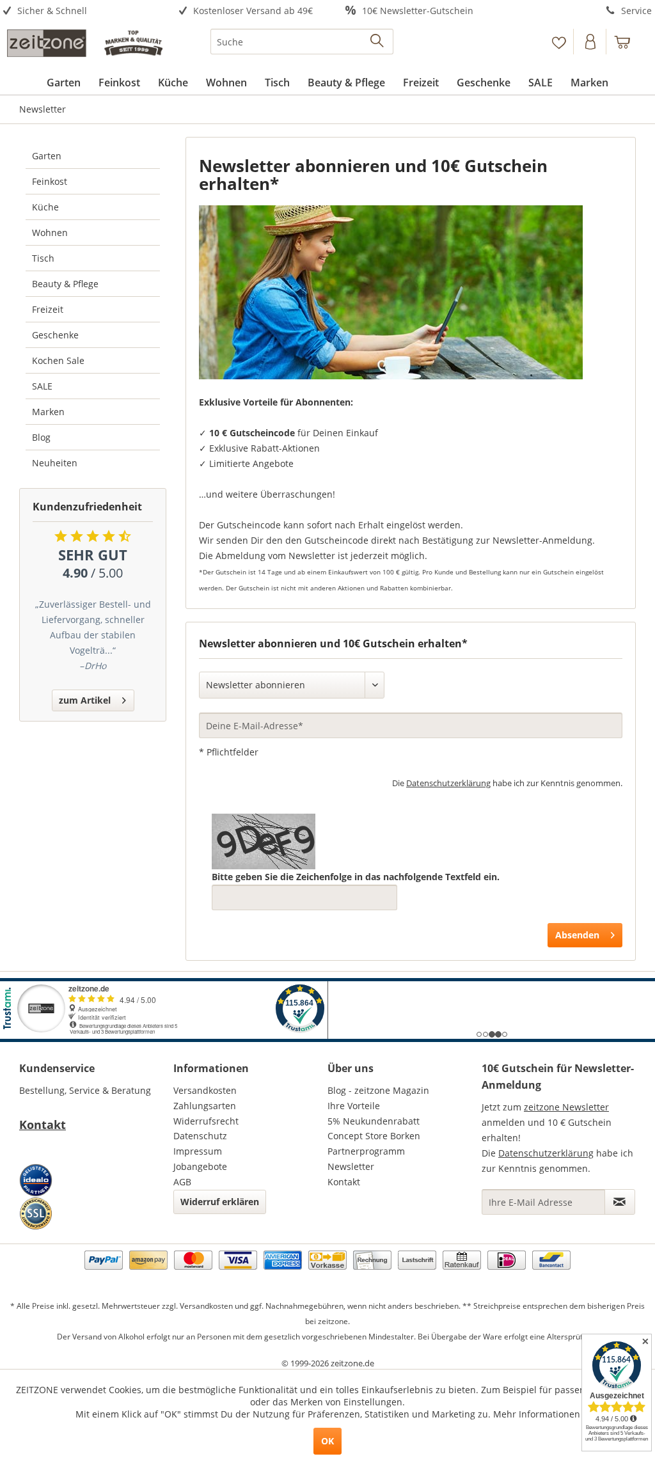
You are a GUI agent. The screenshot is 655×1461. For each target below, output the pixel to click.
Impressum (197, 1151)
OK (327, 1441)
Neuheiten (54, 463)
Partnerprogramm (366, 1151)
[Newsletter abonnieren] (619, 1202)
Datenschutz (200, 1136)
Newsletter (351, 1166)
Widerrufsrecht (206, 1121)
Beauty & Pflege (65, 284)
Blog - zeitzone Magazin (378, 1090)
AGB (182, 1182)
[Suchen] (377, 41)
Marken (48, 412)
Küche (45, 207)
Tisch (43, 258)
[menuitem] (82, 11)
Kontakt (42, 1124)
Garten (46, 156)
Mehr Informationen (536, 1414)
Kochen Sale (58, 360)
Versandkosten (205, 1090)
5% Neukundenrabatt (374, 1121)
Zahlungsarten (204, 1106)
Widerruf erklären (219, 1202)
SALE (42, 386)
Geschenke (55, 335)
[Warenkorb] (628, 41)
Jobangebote (200, 1166)
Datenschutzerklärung (448, 783)
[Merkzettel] (558, 41)
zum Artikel (85, 700)
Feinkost (49, 181)
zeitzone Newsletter (566, 1107)
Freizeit (47, 309)
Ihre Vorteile (354, 1106)
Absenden (577, 935)
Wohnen (50, 232)
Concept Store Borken (374, 1136)
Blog (41, 437)
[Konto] (591, 41)
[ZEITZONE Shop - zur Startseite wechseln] (84, 45)
